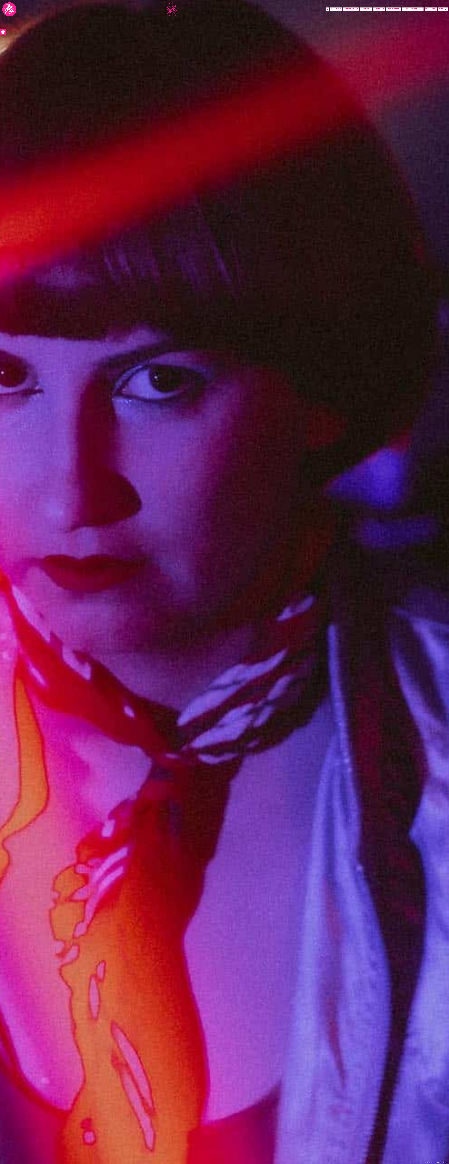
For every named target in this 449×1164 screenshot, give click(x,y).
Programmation (350, 9)
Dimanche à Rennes (394, 9)
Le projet (378, 9)
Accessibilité (336, 9)
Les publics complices (411, 9)
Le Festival (365, 9)
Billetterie (431, 9)
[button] (3, 32)
